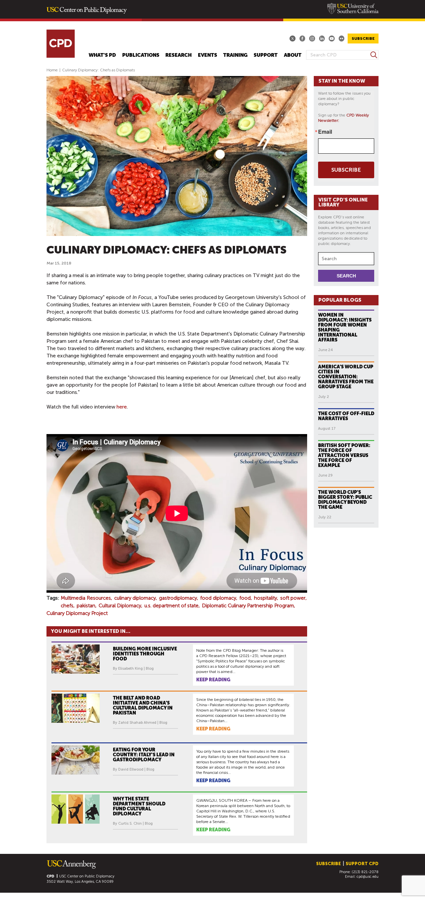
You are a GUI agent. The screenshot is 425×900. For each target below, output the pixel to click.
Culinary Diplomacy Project (77, 613)
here (122, 407)
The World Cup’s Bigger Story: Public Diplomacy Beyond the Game (345, 499)
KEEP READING (213, 679)
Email (325, 131)
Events (207, 55)
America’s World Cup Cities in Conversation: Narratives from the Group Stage (346, 376)
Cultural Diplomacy (120, 606)
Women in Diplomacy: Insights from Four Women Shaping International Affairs (345, 327)
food (245, 598)
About (292, 55)
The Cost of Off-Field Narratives (346, 416)
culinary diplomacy (135, 598)
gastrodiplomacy (178, 598)
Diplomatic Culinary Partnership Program (248, 606)
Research (178, 55)
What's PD (102, 55)
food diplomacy (218, 598)
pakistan (86, 606)
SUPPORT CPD (362, 863)
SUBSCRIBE (363, 38)
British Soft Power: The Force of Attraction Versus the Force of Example (344, 455)
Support (266, 55)
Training (235, 55)
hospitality (265, 598)
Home (52, 70)
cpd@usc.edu (368, 876)
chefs (67, 606)
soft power (292, 598)
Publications (140, 55)
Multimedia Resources (86, 598)
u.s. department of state (171, 606)
